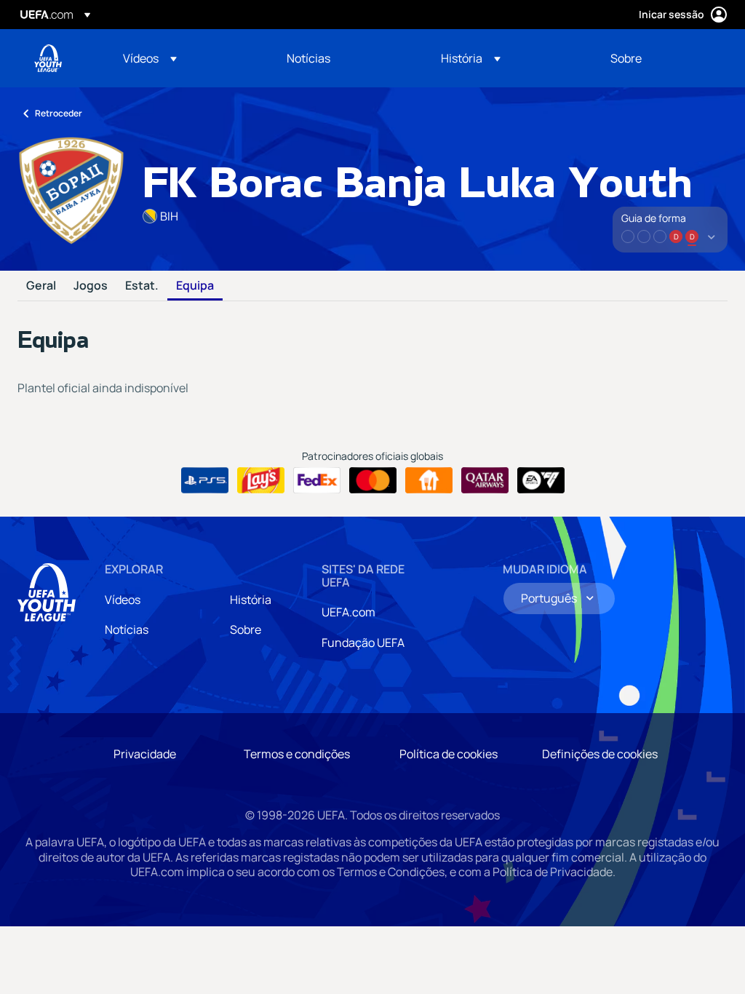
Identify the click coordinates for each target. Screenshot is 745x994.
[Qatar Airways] (485, 480)
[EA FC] (541, 480)
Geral (41, 286)
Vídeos (122, 600)
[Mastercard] (373, 480)
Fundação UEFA (363, 643)
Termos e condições (297, 754)
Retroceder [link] (58, 113)
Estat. (142, 286)
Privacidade (144, 754)
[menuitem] (186, 58)
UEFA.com (348, 612)
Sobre (245, 629)
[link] (308, 58)
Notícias (126, 629)
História (250, 600)
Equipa (195, 286)
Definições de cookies (600, 754)
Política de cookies (448, 754)
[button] (149, 58)
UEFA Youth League (48, 58)
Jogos (90, 286)
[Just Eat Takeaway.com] (429, 480)
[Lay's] (260, 480)
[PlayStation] (204, 480)
